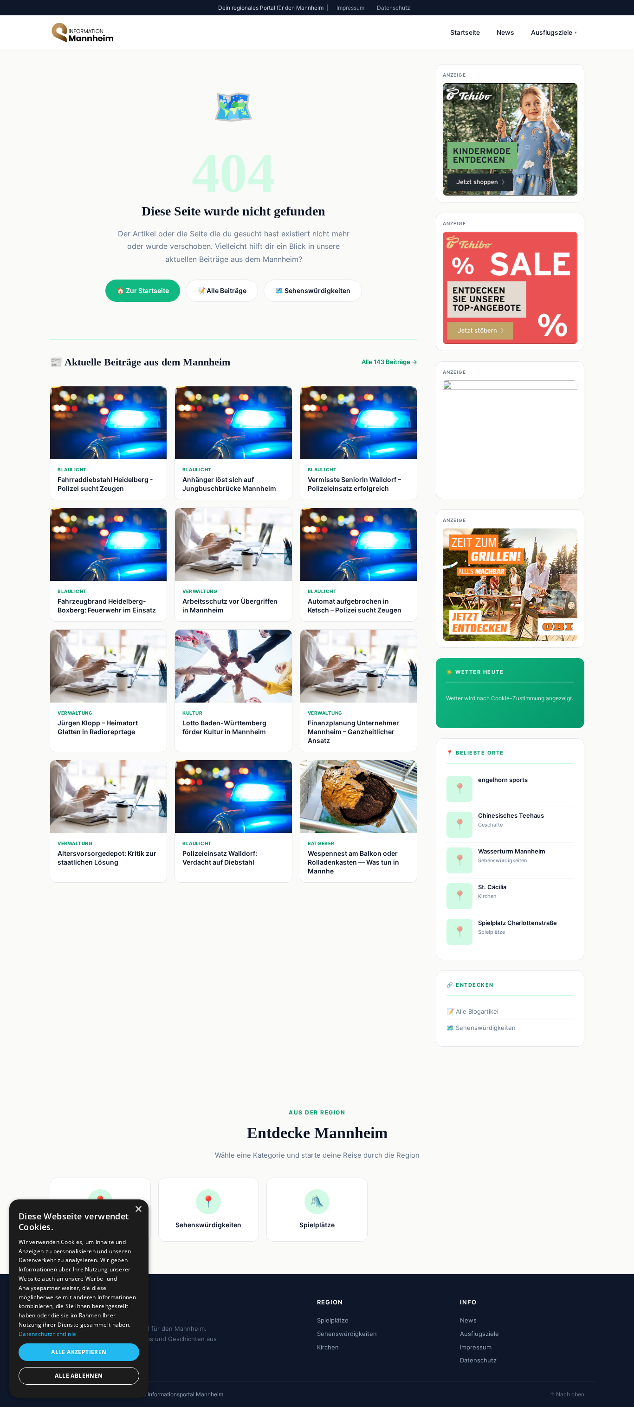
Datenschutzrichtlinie (47, 1334)
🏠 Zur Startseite (142, 290)
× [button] (138, 1209)
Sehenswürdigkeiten (347, 1333)
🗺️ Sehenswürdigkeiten (481, 1027)
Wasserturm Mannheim (511, 851)
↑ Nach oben (567, 1394)
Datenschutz (393, 7)
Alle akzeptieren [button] (78, 1352)
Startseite (465, 32)
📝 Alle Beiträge (221, 290)
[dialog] (79, 1298)
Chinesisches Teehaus (511, 815)
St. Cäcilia (492, 887)
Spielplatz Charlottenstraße (517, 922)
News (505, 32)
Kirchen (328, 1347)
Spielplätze (333, 1320)
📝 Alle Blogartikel (472, 1011)
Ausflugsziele (554, 32)
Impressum (350, 7)
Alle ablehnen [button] (79, 1376)
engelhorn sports (503, 779)
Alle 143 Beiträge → (389, 361)
